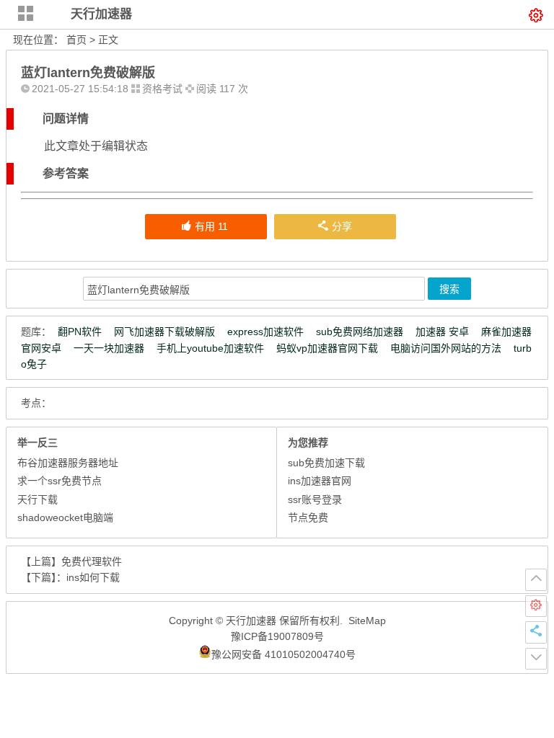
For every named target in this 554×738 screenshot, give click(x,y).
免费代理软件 (91, 561)
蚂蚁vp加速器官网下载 (327, 348)
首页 (76, 39)
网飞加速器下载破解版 (164, 331)
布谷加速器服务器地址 (67, 462)
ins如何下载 (93, 577)
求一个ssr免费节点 (59, 480)
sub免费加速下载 (326, 462)
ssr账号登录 (315, 499)
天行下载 (37, 499)
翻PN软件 (80, 331)
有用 (211, 226)
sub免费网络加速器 (359, 331)
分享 (342, 226)
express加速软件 (265, 331)
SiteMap (367, 620)
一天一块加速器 (109, 348)
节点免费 (308, 517)
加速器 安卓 (442, 331)
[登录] (536, 606)
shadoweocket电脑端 (65, 517)
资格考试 (162, 88)
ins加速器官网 (319, 480)
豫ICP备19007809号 (277, 636)
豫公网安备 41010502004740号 (283, 654)
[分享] (536, 632)
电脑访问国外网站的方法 (445, 348)
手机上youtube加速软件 (210, 348)
